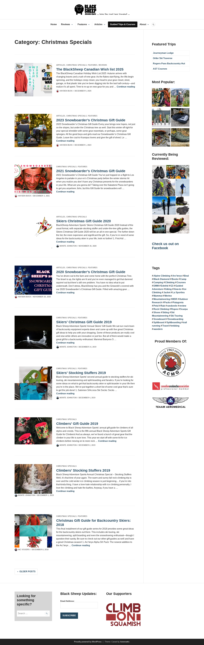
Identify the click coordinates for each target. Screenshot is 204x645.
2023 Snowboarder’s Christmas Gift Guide (90, 120)
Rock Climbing (161, 309)
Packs (167, 302)
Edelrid (164, 286)
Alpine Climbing (161, 276)
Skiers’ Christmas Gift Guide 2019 (84, 322)
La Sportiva (178, 292)
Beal (186, 276)
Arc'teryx (177, 276)
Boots (175, 279)
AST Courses (160, 69)
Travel (165, 326)
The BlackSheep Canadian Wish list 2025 (90, 69)
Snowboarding (175, 319)
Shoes (156, 312)
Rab (163, 306)
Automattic (124, 642)
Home (54, 24)
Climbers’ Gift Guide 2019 (77, 424)
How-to (177, 289)
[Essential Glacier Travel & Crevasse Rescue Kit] (161, 138)
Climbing (170, 282)
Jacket (166, 292)
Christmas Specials (76, 65)
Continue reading (126, 87)
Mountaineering (161, 299)
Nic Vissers (24, 550)
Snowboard (159, 319)
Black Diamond (161, 279)
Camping (158, 282)
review (182, 306)
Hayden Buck (66, 91)
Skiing (165, 312)
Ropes (174, 309)
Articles (98, 24)
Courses (181, 282)
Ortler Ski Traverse (162, 58)
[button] (159, 172)
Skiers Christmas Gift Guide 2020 (83, 221)
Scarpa (184, 309)
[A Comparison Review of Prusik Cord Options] (161, 98)
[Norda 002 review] (180, 118)
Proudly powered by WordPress (87, 642)
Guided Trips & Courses (122, 24)
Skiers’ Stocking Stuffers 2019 (81, 373)
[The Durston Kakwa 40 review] (180, 98)
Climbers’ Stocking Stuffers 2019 (83, 470)
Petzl (156, 306)
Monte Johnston (68, 246)
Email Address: (67, 601)
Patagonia (178, 302)
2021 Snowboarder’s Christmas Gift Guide (90, 171)
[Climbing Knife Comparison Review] (161, 118)
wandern (158, 329)
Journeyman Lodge (163, 53)
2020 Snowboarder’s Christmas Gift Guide (90, 272)
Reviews (65, 24)
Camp (183, 279)
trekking (175, 326)
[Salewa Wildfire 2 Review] (180, 138)
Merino (168, 296)
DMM (156, 286)
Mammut (158, 296)
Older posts (27, 571)
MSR (174, 299)
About (143, 24)
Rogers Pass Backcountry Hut (169, 63)
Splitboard (158, 322)
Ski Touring (177, 316)
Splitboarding (174, 322)
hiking (168, 289)
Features (82, 24)
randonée (172, 306)
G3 (171, 286)
